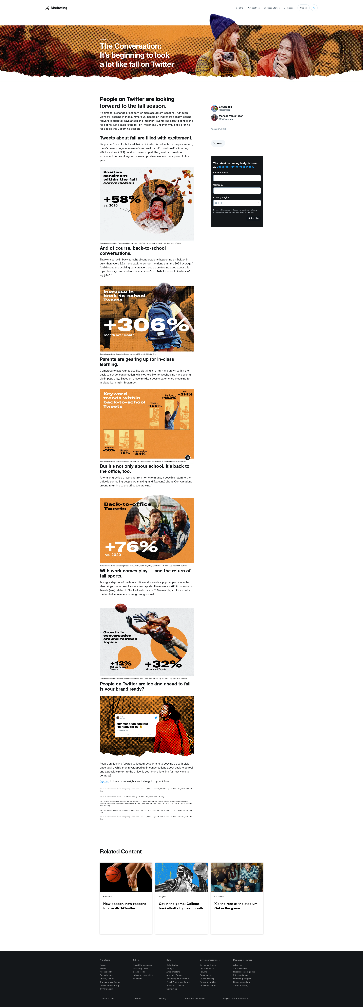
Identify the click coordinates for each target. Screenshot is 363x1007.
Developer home (208, 965)
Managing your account (177, 978)
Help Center (172, 965)
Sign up (104, 781)
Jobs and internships (143, 975)
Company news (140, 968)
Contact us (171, 989)
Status (103, 968)
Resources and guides (244, 971)
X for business (240, 968)
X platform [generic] (105, 960)
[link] (126, 898)
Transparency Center (110, 982)
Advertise (237, 965)
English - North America (235, 998)
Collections (289, 8)
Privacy (162, 998)
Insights (239, 8)
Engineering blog (208, 982)
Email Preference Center (178, 982)
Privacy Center (107, 978)
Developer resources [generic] (210, 960)
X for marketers (240, 975)
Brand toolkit (139, 971)
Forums (203, 971)
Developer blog (207, 978)
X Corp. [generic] (136, 960)
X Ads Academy (241, 985)
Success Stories (272, 8)
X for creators (173, 971)
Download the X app (109, 985)
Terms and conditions (194, 998)
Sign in (303, 8)
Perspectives (253, 8)
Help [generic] (168, 960)
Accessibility (106, 971)
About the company (142, 965)
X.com (103, 965)
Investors (137, 978)
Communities (206, 975)
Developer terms (208, 985)
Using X (170, 968)
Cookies (137, 998)
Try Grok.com (106, 989)
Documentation (207, 968)
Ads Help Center (174, 975)
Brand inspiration (241, 982)
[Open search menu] (314, 7)
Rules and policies (175, 985)
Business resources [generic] (242, 960)
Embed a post (106, 975)
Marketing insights (242, 978)
